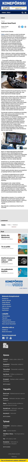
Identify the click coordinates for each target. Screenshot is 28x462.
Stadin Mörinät (6, 302)
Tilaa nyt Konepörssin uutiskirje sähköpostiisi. (14, 460)
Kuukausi (15, 225)
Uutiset (4, 12)
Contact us (5, 329)
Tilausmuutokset (6, 320)
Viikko (9, 225)
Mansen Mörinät (6, 300)
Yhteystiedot (5, 308)
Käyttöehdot (5, 310)
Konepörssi (5, 298)
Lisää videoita (23, 288)
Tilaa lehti (4, 318)
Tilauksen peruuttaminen (8, 322)
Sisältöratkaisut (6, 304)
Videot (8, 12)
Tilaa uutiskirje (6, 316)
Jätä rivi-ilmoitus (6, 306)
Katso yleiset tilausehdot (9, 324)
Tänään (3, 225)
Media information (7, 331)
